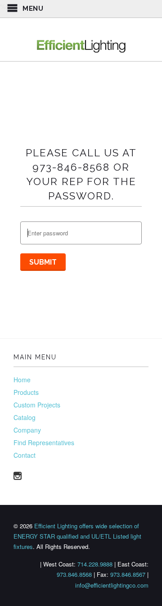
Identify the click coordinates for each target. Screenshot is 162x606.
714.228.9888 (94, 564)
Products (26, 392)
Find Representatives (44, 442)
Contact (25, 455)
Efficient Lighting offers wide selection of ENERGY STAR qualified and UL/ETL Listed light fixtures (77, 536)
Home (22, 379)
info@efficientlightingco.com (111, 585)
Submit (43, 262)
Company (27, 429)
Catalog (25, 417)
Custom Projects (37, 404)
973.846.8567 (127, 574)
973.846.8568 (74, 574)
